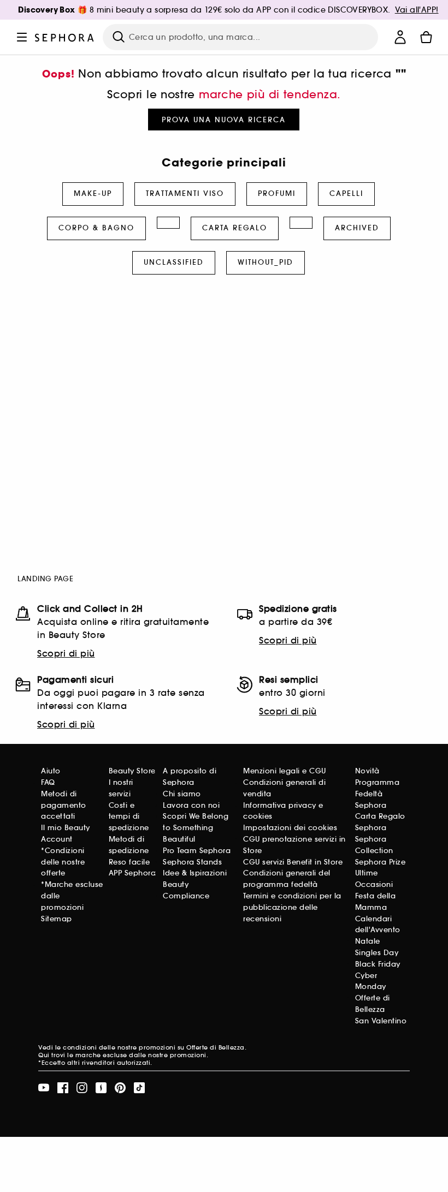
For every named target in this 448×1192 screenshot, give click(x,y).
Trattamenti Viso (185, 193)
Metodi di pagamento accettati (63, 805)
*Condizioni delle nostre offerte (63, 862)
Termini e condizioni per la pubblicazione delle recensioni (292, 907)
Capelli (346, 193)
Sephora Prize (380, 862)
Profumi (277, 193)
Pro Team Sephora (197, 850)
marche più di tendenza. (270, 94)
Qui (44, 1055)
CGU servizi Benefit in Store (293, 862)
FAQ (48, 782)
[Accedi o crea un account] (400, 37)
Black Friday (377, 964)
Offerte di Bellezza (215, 1047)
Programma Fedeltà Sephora (377, 794)
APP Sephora (132, 873)
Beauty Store (132, 771)
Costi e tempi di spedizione (129, 817)
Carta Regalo (234, 228)
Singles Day (377, 952)
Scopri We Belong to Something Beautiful (195, 828)
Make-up (93, 193)
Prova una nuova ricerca (224, 119)
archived (357, 228)
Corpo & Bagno (96, 228)
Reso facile (129, 862)
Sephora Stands (192, 862)
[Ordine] (426, 37)
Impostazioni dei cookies (290, 827)
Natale (367, 941)
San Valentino (381, 1021)
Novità (367, 771)
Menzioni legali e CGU (284, 771)
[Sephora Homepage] (64, 37)
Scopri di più (66, 653)
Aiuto (51, 771)
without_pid (265, 262)
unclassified (174, 262)
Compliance (186, 896)
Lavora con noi (191, 805)
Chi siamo (182, 793)
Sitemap (56, 918)
